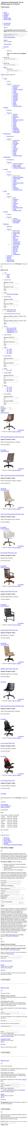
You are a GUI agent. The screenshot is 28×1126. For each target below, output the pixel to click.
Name (2, 1012)
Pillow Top (16, 247)
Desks (14, 125)
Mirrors (15, 151)
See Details (3, 450)
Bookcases (15, 86)
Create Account (7, 44)
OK (6, 1124)
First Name (3, 880)
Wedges (15, 104)
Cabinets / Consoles (18, 89)
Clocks (14, 180)
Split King (15, 239)
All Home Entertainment (19, 168)
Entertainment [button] (7, 157)
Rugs (14, 185)
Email (2, 893)
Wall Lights (16, 188)
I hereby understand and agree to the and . (13, 1035)
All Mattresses (16, 243)
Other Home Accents (18, 183)
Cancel (2, 1124)
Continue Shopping (5, 979)
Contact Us (6, 837)
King (14, 237)
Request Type (4, 896)
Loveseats (15, 95)
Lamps (14, 181)
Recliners (15, 97)
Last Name (3, 882)
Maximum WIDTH (8, 363)
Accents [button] (6, 169)
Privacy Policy (7, 840)
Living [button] (5, 78)
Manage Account (5, 987)
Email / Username (5, 1013)
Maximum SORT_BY (9, 341)
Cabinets (15, 144)
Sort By (2, 406)
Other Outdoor (16, 221)
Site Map (6, 843)
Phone (2, 1031)
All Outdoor (16, 222)
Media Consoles (17, 165)
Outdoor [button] (6, 211)
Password (6, 35)
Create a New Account (6, 967)
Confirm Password (5, 1026)
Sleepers (15, 100)
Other (14, 253)
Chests (14, 92)
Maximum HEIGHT (9, 379)
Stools (14, 153)
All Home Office (17, 210)
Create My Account (5, 1039)
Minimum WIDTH (8, 358)
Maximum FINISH (8, 303)
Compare (3, 409)
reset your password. (15, 949)
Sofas (14, 102)
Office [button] (5, 191)
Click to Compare (16, 431)
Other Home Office (18, 207)
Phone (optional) (5, 895)
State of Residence (5, 888)
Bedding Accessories (18, 119)
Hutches (15, 126)
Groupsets (15, 93)
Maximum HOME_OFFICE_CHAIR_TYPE (15, 320)
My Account (7, 839)
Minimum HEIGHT (9, 375)
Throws (15, 187)
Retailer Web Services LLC (11, 934)
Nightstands (16, 129)
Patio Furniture (16, 219)
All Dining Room (17, 155)
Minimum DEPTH (8, 396)
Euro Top (15, 251)
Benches (15, 88)
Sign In (5, 40)
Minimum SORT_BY (9, 337)
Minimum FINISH (8, 299)
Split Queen (16, 236)
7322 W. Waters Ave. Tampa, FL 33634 (6, 806)
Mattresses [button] (6, 224)
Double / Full (16, 233)
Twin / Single (16, 232)
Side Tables (16, 143)
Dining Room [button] (7, 133)
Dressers (15, 115)
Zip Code (3, 890)
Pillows (15, 184)
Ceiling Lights (16, 178)
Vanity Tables (16, 131)
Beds (14, 118)
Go (5, 290)
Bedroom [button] (6, 107)
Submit (2, 1094)
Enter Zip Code (14, 1121)
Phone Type (4, 1033)
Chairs (14, 91)
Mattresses (15, 128)
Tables (14, 103)
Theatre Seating (17, 166)
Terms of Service (8, 842)
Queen (14, 234)
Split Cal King (16, 241)
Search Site (6, 57)
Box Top (15, 250)
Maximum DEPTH (8, 401)
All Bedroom (16, 132)
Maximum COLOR (8, 286)
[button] (5, 67)
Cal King (15, 240)
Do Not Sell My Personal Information (13, 844)
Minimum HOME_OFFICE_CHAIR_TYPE (15, 316)
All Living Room (17, 106)
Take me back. (10, 953)
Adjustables (16, 246)
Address (3, 884)
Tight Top (15, 248)
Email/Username (8, 34)
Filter (2, 411)
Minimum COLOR (8, 282)
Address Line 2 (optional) (7, 885)
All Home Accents (17, 189)
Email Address (4, 956)
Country (3, 892)
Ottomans (15, 96)
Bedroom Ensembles (18, 177)
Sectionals (15, 99)
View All (9, 84)
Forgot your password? (9, 37)
